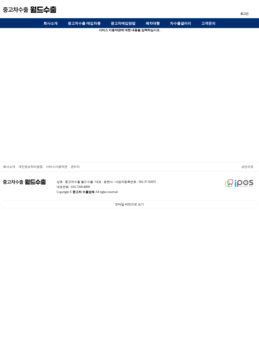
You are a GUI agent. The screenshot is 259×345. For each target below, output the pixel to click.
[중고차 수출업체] (30, 9)
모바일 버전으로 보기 (129, 204)
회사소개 (51, 23)
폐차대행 (153, 23)
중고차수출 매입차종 (84, 23)
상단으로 (247, 166)
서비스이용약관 (56, 166)
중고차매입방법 (123, 23)
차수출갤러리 (180, 23)
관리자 (75, 166)
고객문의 (208, 23)
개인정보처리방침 (30, 166)
